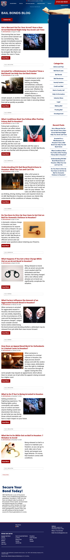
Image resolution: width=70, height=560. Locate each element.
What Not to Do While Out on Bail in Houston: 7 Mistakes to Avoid (22, 436)
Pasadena (32, 536)
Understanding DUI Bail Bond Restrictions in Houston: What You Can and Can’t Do (21, 168)
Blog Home (18, 525)
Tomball (32, 541)
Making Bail (58, 106)
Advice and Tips (10, 64)
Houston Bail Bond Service (5, 536)
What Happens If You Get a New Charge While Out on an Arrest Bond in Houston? (21, 259)
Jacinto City (18, 543)
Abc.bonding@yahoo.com (61, 532)
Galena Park (19, 539)
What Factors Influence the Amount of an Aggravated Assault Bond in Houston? (19, 301)
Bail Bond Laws (10, 160)
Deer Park (3, 544)
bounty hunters (59, 82)
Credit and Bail (58, 86)
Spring (31, 539)
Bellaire (3, 540)
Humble (17, 541)
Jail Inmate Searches (30, 3)
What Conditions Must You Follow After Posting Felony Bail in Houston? (22, 120)
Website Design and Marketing (14, 556)
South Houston (33, 537)
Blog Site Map (4, 556)
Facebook (2, 549)
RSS (18, 526)
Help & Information (58, 94)
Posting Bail (58, 110)
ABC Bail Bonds (4, 3)
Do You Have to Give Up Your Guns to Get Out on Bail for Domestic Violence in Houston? (22, 216)
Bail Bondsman (58, 78)
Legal (58, 102)
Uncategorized (58, 113)
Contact (49, 3)
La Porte (18, 537)
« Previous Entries (5, 474)
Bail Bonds (9, 112)
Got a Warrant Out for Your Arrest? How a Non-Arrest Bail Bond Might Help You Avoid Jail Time (22, 28)
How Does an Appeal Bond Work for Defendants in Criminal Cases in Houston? (22, 347)
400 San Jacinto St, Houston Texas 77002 (58, 540)
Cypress (3, 542)
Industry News (58, 98)
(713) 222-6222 (62, 2)
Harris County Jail (58, 90)
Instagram (7, 549)
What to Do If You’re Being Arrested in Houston (22, 394)
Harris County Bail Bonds (22, 536)
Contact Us (7, 20)
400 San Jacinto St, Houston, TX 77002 (35, 0)
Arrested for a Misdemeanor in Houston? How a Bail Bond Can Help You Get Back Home (22, 72)
